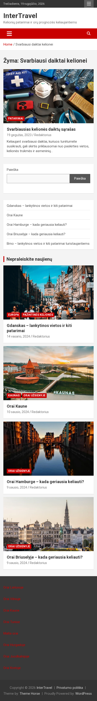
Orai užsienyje (34, 395)
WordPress (83, 694)
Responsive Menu (89, 4)
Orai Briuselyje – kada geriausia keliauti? (36, 234)
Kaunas (14, 395)
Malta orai (10, 633)
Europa (13, 314)
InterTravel (20, 16)
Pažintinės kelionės (38, 314)
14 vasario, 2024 (18, 336)
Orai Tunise (11, 622)
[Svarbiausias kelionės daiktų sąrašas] (48, 96)
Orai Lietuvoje (13, 587)
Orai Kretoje (12, 668)
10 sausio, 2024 (18, 412)
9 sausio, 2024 (17, 487)
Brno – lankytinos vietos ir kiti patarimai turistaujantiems (48, 244)
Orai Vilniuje (12, 599)
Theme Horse (30, 694)
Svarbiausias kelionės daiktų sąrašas (41, 129)
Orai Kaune (15, 215)
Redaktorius (42, 135)
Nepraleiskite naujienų (29, 259)
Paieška (12, 170)
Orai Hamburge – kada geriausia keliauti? (37, 225)
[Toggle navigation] (9, 33)
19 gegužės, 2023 (19, 135)
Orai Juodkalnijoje (16, 656)
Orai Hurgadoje (14, 645)
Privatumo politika (70, 688)
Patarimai (15, 118)
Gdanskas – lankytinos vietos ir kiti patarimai (39, 206)
